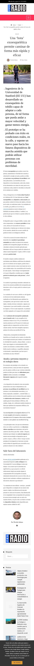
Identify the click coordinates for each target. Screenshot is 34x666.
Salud (17, 34)
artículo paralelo (11, 459)
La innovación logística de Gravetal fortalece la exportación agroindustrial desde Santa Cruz (22, 609)
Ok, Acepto (17, 662)
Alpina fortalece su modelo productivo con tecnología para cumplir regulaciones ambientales (22, 577)
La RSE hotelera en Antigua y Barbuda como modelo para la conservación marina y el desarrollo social (22, 626)
